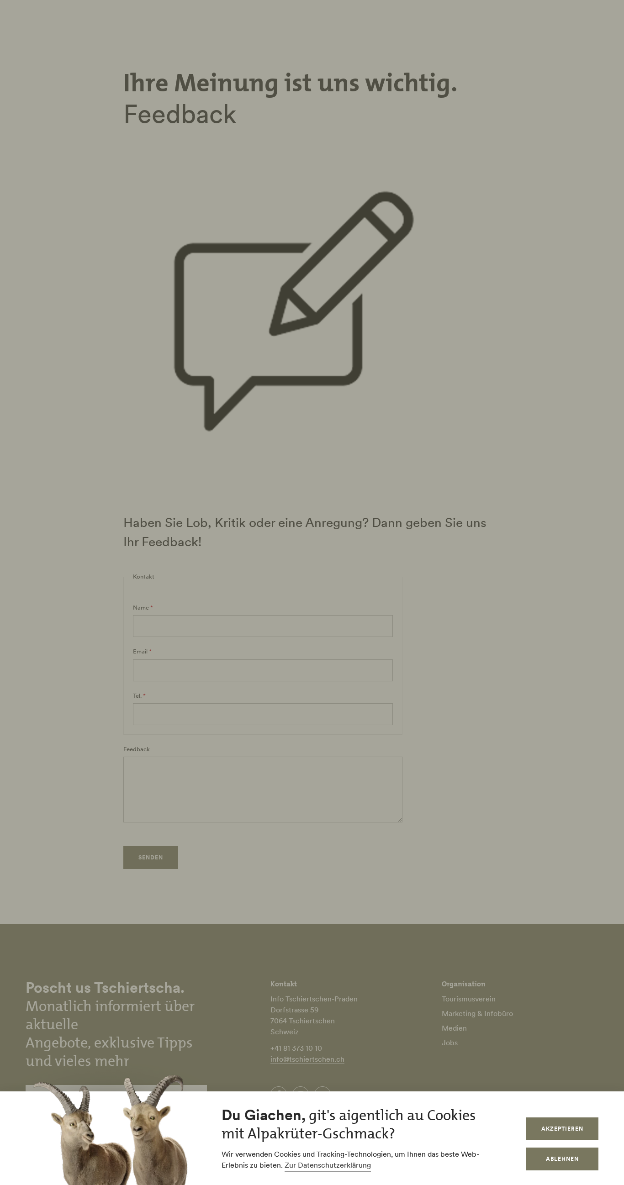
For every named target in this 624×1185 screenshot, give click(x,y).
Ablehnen (562, 1158)
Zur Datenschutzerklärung (328, 1164)
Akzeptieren (562, 1128)
